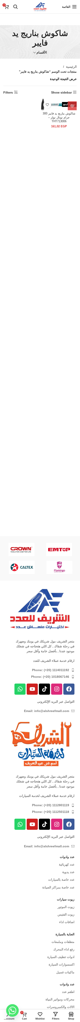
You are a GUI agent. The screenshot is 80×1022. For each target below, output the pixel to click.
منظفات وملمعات (63, 942)
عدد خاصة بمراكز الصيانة (58, 887)
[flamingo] (59, 567)
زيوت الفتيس (66, 914)
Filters (8, 92)
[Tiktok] (44, 689)
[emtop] (59, 549)
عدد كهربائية (66, 864)
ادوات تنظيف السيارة (60, 957)
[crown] (21, 549)
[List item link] (40, 670)
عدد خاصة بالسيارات (61, 879)
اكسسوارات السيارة (61, 964)
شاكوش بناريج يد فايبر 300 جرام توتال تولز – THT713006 (59, 117)
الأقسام (41, 52)
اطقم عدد (68, 992)
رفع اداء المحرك (63, 949)
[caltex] (22, 567)
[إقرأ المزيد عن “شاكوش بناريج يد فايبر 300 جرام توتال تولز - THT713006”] (72, 105)
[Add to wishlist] (47, 105)
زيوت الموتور (66, 907)
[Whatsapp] (20, 689)
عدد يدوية (68, 872)
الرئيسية (71, 66)
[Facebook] (68, 689)
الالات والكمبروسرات (60, 1007)
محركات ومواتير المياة (60, 999)
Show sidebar (61, 92)
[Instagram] (56, 689)
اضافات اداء (66, 922)
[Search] (15, 6)
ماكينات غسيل (65, 972)
